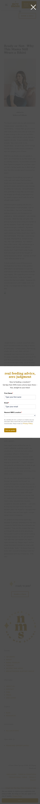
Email (6, 403)
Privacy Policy (28, 423)
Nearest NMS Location (13, 412)
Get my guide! (10, 430)
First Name (8, 393)
